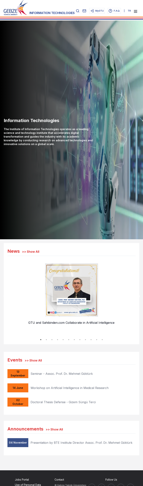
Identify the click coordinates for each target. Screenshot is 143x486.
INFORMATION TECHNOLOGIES (52, 13)
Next (138, 296)
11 (96, 340)
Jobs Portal (22, 479)
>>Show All (30, 251)
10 (91, 340)
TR (129, 10)
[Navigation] (135, 11)
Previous (5, 296)
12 (102, 340)
